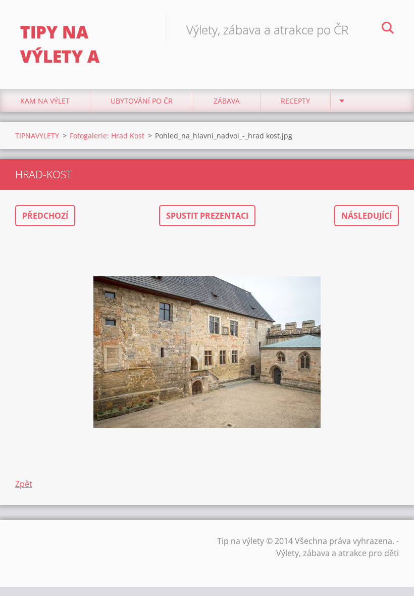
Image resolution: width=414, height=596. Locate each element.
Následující (366, 215)
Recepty (295, 101)
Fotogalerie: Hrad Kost (107, 135)
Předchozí (45, 215)
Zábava (227, 101)
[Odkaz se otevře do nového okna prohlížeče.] (207, 352)
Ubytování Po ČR (142, 101)
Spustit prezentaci (207, 215)
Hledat (388, 29)
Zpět (23, 483)
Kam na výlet (45, 101)
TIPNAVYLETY (37, 135)
